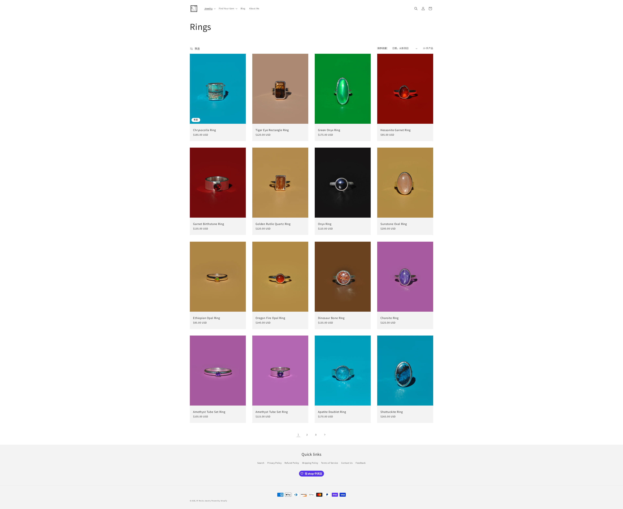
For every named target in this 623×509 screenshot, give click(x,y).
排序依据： (383, 48)
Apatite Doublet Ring (332, 412)
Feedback (361, 462)
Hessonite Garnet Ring (395, 130)
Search (260, 462)
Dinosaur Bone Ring (331, 318)
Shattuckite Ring (391, 412)
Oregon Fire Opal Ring (270, 318)
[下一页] (324, 434)
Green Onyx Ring (329, 130)
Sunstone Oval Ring (393, 224)
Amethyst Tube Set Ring (209, 412)
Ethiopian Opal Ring (206, 318)
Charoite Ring (389, 318)
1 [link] (298, 434)
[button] (209, 8)
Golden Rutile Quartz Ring (273, 224)
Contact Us (347, 462)
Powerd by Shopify (219, 501)
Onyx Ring (324, 224)
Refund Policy (292, 462)
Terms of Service (329, 462)
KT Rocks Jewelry (203, 501)
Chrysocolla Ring (204, 130)
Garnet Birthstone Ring (208, 224)
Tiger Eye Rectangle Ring (272, 130)
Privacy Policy (274, 462)
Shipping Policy (310, 462)
